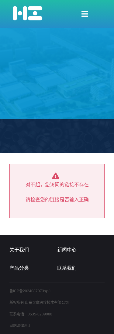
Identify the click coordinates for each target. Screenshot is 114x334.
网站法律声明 (20, 326)
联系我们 (67, 268)
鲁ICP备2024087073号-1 (30, 291)
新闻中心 (67, 249)
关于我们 (19, 249)
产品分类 (19, 268)
